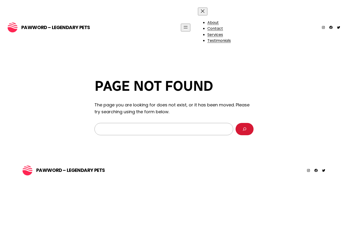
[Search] (245, 129)
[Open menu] (185, 27)
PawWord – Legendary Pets (55, 27)
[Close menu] (202, 11)
